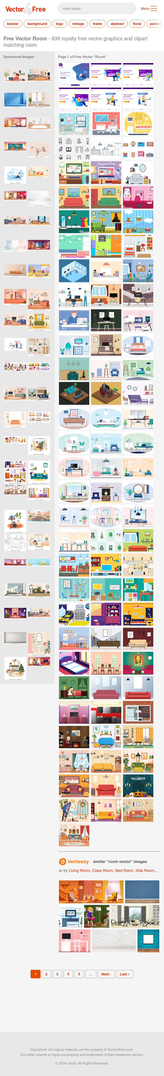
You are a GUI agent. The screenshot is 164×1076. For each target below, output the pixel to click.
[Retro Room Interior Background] (106, 736)
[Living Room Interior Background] (106, 761)
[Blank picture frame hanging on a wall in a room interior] (148, 940)
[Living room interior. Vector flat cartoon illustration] (39, 79)
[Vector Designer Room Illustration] (106, 319)
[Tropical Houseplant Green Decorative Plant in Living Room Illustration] (39, 496)
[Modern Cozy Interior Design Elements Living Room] (138, 687)
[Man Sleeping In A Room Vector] (74, 687)
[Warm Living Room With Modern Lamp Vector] (138, 663)
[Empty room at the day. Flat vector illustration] (15, 300)
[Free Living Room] (74, 368)
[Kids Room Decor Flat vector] (74, 589)
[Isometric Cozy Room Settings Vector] (74, 663)
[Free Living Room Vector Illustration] (138, 540)
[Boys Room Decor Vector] (106, 246)
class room (102, 870)
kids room (145, 870)
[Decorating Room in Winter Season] (74, 810)
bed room (124, 870)
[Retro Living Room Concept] (74, 761)
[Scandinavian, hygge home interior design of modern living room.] (39, 104)
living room (79, 870)
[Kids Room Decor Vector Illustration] (106, 614)
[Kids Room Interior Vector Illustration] (138, 589)
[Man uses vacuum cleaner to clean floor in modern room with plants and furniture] (15, 349)
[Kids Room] (74, 123)
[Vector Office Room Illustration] (106, 270)
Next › (106, 973)
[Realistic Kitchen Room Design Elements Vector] (106, 712)
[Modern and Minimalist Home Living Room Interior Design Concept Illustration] (39, 594)
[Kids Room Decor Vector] (138, 246)
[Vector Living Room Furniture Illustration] (138, 638)
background (37, 23)
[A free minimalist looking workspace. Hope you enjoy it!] (74, 940)
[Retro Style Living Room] (138, 761)
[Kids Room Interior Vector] (138, 221)
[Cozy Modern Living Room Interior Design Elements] (106, 687)
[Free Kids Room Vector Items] (106, 540)
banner (13, 23)
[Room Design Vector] (138, 393)
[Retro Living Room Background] (138, 736)
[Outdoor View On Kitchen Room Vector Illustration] (138, 712)
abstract (117, 23)
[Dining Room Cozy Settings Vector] (106, 663)
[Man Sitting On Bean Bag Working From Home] (74, 74)
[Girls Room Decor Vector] (74, 246)
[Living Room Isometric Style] (74, 393)
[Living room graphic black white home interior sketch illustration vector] (15, 545)
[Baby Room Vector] (106, 148)
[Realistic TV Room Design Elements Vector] (74, 712)
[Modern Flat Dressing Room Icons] (138, 565)
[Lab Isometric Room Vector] (74, 270)
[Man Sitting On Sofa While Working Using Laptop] (106, 74)
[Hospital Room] (106, 123)
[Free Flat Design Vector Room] (106, 565)
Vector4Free (25, 9)
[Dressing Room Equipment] (74, 148)
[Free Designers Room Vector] (74, 172)
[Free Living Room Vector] (138, 172)
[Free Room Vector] (74, 197)
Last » (125, 973)
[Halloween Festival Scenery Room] (138, 785)
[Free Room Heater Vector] (138, 148)
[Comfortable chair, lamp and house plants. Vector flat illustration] (39, 300)
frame (97, 23)
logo (59, 23)
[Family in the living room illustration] (96, 916)
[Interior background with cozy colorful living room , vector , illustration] (39, 570)
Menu (145, 8)
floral (137, 23)
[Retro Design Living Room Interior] (138, 810)
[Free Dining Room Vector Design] (74, 565)
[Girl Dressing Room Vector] (138, 197)
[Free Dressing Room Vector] (74, 221)
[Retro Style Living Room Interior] (106, 810)
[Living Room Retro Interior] (74, 785)
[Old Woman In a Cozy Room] (74, 736)
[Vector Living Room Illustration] (106, 295)
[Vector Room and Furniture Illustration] (106, 638)
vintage (78, 23)
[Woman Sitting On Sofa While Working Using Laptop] (138, 74)
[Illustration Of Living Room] (106, 221)
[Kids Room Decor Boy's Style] (74, 614)
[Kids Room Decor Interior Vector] (106, 589)
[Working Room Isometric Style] (106, 393)
